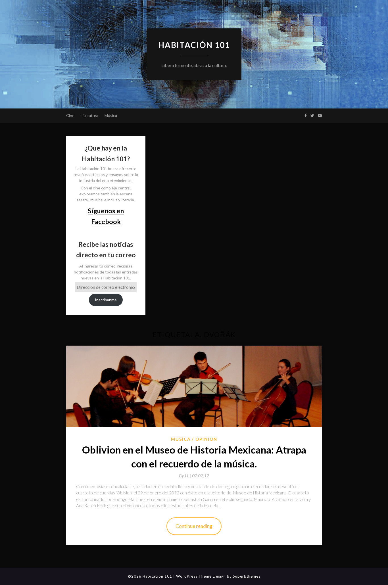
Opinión (206, 439)
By (185, 475)
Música (111, 115)
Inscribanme (106, 299)
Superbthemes (246, 576)
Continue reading (194, 526)
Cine (70, 115)
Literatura (89, 115)
